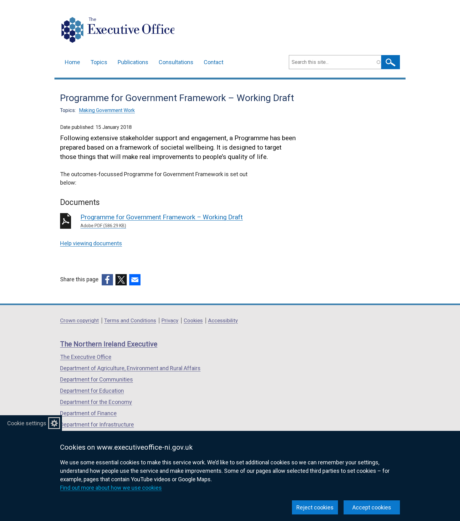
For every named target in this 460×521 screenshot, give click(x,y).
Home (72, 62)
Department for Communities (96, 379)
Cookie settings (26, 423)
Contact (213, 62)
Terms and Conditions (130, 320)
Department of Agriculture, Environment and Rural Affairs (130, 368)
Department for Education (92, 390)
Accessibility (223, 320)
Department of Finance (88, 413)
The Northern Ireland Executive (108, 344)
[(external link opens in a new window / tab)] (107, 279)
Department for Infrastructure (97, 424)
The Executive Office (85, 357)
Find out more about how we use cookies (111, 487)
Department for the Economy (96, 402)
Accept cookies (371, 507)
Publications (133, 62)
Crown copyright (79, 320)
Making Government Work (107, 110)
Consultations (176, 62)
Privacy (169, 320)
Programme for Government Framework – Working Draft (161, 220)
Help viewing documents (91, 243)
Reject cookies (315, 507)
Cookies (193, 320)
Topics (98, 62)
